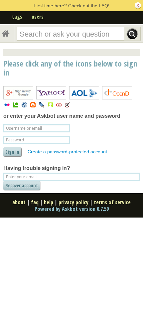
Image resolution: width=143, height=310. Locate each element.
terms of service (112, 202)
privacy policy (73, 202)
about (19, 202)
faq (35, 202)
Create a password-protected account (67, 151)
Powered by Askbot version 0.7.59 (72, 209)
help (48, 202)
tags (17, 16)
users (38, 16)
